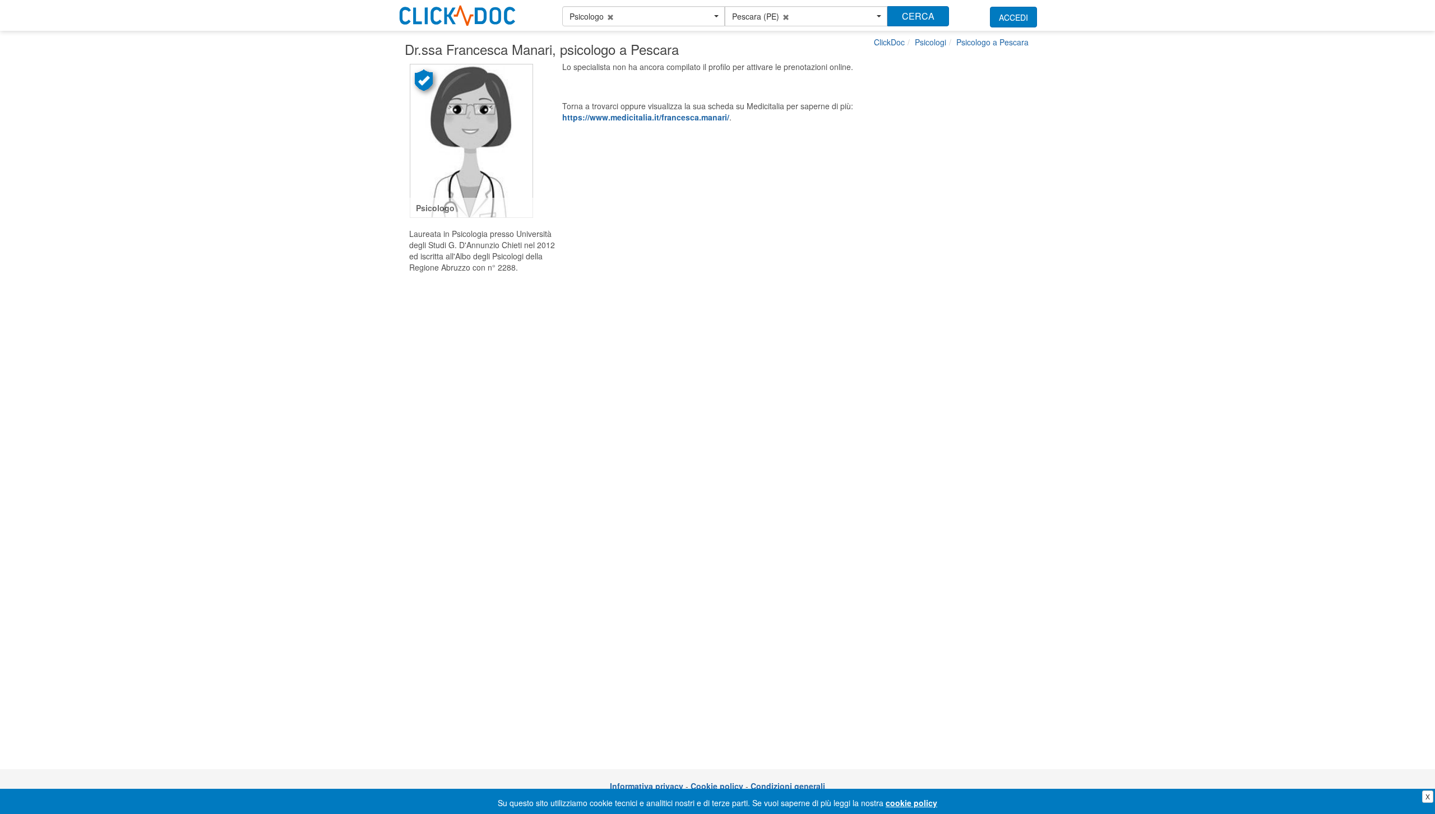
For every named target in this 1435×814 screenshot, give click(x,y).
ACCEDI (1013, 17)
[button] (643, 16)
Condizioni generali (788, 786)
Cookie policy (717, 786)
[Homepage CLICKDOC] (457, 13)
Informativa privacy (646, 786)
